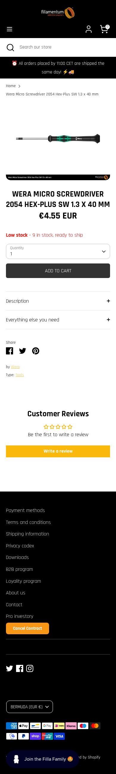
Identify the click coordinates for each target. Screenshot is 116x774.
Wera (15, 367)
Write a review (58, 451)
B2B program (19, 569)
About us (15, 592)
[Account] (89, 27)
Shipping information (27, 533)
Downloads (17, 557)
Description (17, 301)
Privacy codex (20, 545)
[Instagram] (29, 668)
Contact (14, 604)
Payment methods (25, 510)
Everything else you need (32, 319)
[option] (58, 141)
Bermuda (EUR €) (27, 707)
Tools (19, 375)
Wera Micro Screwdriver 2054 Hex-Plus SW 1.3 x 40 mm (52, 94)
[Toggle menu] (9, 29)
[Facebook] (19, 668)
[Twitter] (9, 668)
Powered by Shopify (83, 757)
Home (11, 86)
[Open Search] (9, 47)
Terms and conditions (28, 522)
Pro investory (19, 616)
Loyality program (23, 581)
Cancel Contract (27, 628)
